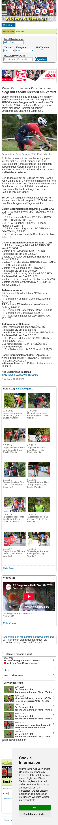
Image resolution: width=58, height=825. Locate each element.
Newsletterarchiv (10, 799)
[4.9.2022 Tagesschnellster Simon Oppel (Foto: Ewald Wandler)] (38, 442)
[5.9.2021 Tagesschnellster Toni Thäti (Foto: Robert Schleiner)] (14, 477)
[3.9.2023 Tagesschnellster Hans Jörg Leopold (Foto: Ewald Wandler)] (14, 442)
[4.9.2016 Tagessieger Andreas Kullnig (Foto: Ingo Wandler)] (38, 546)
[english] (9, 5)
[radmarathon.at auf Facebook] (37, 13)
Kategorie (21, 47)
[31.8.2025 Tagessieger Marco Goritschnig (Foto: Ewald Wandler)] (14, 407)
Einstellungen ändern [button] (35, 814)
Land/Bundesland (13, 39)
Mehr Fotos (9, 568)
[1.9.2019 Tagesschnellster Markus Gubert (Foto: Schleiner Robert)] (14, 511)
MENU (10, 25)
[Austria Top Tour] (29, 80)
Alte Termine (42, 47)
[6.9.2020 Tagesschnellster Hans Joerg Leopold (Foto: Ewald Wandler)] (38, 477)
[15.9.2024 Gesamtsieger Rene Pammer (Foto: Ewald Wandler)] (38, 407)
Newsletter (20, 31)
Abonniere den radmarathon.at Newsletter (26, 637)
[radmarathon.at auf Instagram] (44, 13)
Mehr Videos (9, 623)
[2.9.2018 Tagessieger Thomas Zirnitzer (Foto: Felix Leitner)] (38, 511)
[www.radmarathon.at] (25, 21)
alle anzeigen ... (24, 388)
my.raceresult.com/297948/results (20, 374)
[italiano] (14, 5)
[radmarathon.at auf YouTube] (51, 13)
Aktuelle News (8, 31)
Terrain (8, 47)
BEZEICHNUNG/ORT (14, 56)
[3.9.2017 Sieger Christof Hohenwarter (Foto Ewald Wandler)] (14, 546)
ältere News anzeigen (14, 739)
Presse (6, 820)
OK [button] (35, 807)
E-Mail (5, 794)
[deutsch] (4, 5)
